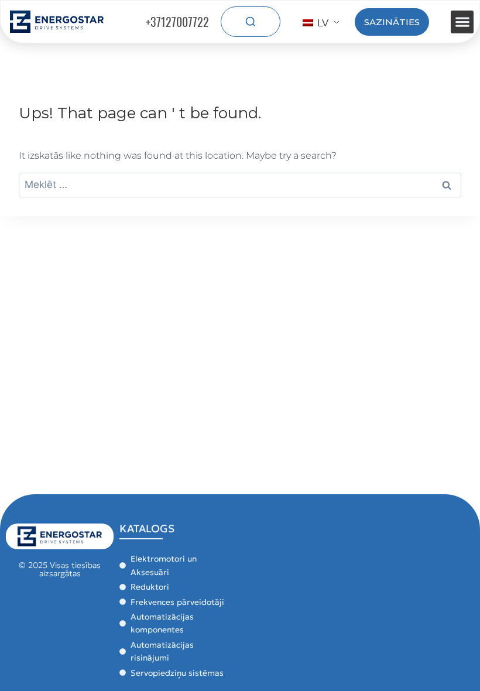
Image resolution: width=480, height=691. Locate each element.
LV (321, 23)
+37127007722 (177, 21)
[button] (462, 22)
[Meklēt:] (240, 184)
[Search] (250, 21)
